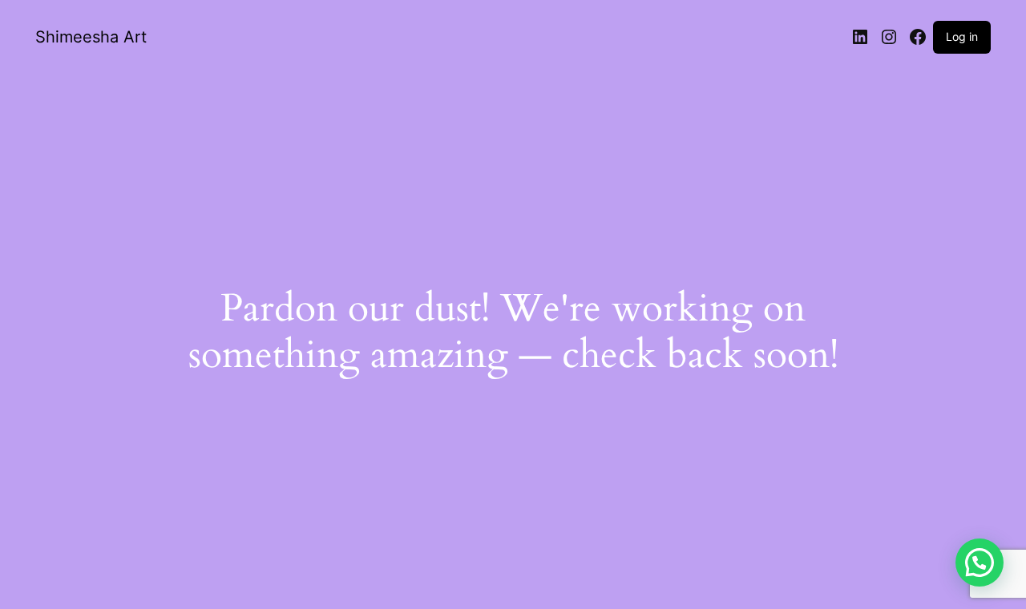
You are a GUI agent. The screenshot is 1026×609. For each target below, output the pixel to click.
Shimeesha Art (91, 36)
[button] (979, 562)
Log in (962, 36)
